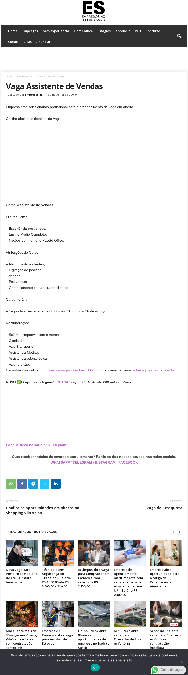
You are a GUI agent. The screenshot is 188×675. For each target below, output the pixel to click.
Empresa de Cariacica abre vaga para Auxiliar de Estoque (57, 637)
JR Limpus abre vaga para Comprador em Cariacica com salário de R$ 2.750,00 (93, 577)
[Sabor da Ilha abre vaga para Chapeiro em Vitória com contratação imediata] (166, 614)
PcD (138, 31)
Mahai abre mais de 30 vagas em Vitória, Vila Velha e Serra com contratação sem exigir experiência (21, 641)
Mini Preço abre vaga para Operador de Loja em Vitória (127, 637)
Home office (83, 31)
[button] (179, 36)
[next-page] (179, 532)
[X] (44, 484)
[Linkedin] (56, 484)
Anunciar (43, 41)
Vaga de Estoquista (164, 507)
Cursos (13, 41)
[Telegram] (33, 484)
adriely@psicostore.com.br (153, 370)
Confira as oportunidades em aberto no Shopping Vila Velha (42, 510)
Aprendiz (123, 31)
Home (12, 31)
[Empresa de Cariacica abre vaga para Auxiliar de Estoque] (58, 614)
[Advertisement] (94, 59)
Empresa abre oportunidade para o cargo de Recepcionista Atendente (165, 577)
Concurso (153, 31)
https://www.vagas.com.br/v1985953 (71, 370)
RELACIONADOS (19, 532)
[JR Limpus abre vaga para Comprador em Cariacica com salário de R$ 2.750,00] (94, 553)
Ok (95, 668)
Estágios (104, 31)
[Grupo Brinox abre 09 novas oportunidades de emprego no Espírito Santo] (94, 614)
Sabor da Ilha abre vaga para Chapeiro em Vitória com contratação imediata (165, 639)
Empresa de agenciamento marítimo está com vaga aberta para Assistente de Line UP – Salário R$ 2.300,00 (128, 582)
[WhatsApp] (11, 484)
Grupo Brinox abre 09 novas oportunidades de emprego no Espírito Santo (93, 639)
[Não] (181, 662)
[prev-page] (173, 532)
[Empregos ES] (94, 11)
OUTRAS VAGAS (45, 532)
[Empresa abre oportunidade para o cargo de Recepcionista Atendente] (166, 553)
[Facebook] (22, 484)
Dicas (27, 41)
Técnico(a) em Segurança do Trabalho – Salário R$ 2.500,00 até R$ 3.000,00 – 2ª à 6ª (56, 577)
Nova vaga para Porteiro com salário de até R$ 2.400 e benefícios (22, 575)
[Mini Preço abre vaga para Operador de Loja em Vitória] (130, 614)
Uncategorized (25, 76)
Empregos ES (34, 94)
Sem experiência (56, 31)
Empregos (30, 31)
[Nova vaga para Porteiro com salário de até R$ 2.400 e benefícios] (22, 553)
